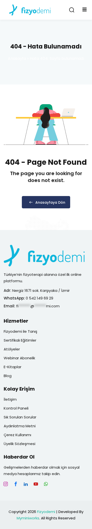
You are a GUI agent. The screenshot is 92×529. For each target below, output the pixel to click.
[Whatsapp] (45, 483)
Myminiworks (28, 518)
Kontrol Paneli (16, 408)
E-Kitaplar (12, 366)
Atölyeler (12, 349)
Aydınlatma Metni (20, 426)
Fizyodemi (46, 511)
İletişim (10, 399)
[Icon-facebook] (15, 483)
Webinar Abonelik (19, 358)
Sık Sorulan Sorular (20, 417)
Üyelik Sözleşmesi (19, 443)
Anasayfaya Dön (50, 202)
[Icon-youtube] (35, 483)
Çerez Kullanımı (17, 434)
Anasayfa (17, 58)
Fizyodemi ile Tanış (20, 331)
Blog (8, 375)
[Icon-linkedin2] (25, 483)
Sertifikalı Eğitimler (20, 340)
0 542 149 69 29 (40, 298)
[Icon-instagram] (5, 483)
